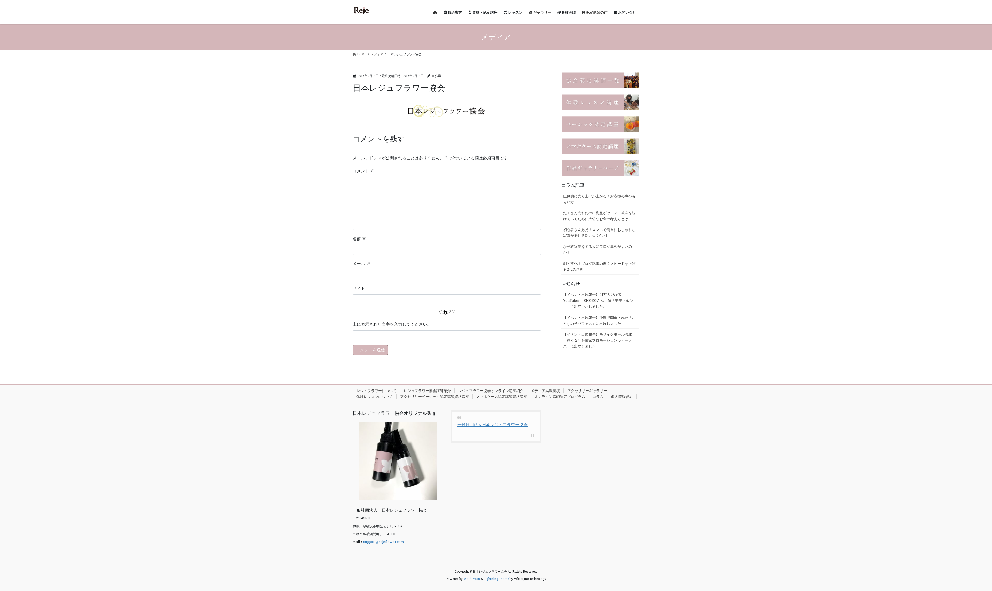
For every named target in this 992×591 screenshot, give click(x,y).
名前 (359, 238)
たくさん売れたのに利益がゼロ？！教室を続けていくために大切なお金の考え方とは (599, 215)
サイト (359, 288)
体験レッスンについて (375, 396)
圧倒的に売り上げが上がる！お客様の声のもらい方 (599, 199)
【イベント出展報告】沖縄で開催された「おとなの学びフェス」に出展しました (599, 320)
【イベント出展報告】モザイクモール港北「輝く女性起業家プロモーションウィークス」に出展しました (597, 340)
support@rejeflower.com (383, 541)
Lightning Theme (496, 579)
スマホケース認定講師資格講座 (501, 396)
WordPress (471, 579)
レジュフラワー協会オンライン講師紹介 (490, 390)
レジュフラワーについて (376, 390)
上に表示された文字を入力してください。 (392, 324)
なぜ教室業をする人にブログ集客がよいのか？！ (597, 249)
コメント (363, 170)
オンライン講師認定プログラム (559, 396)
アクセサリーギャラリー (587, 390)
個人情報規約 (622, 396)
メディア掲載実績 (545, 390)
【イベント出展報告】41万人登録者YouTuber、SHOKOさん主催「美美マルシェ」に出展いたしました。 (598, 300)
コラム (598, 396)
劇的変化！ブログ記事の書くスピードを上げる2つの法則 (599, 266)
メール (361, 263)
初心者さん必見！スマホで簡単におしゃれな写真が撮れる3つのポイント (599, 232)
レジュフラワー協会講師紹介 (427, 390)
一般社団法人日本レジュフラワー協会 (492, 424)
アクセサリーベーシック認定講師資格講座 (434, 396)
